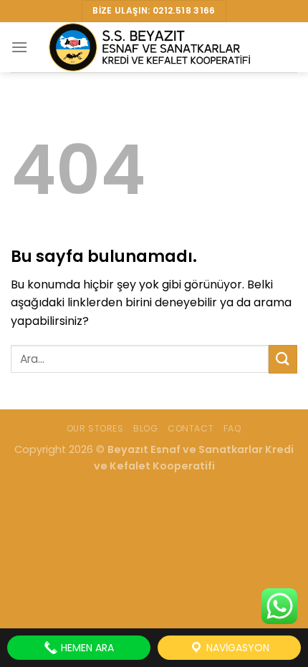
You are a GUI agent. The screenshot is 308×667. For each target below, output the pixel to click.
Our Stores (95, 428)
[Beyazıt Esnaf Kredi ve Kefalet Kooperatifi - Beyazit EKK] (154, 47)
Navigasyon (236, 648)
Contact (190, 428)
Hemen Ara (86, 648)
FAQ (232, 428)
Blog (145, 428)
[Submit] (283, 359)
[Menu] (19, 46)
